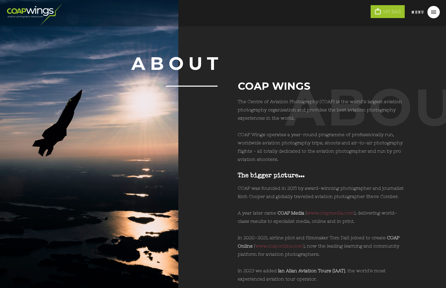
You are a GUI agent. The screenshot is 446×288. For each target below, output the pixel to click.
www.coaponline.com (279, 246)
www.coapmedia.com (330, 213)
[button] (423, 12)
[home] (34, 11)
